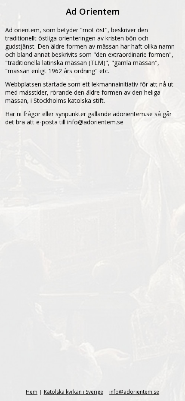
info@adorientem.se (95, 122)
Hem (31, 392)
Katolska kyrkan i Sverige (73, 392)
